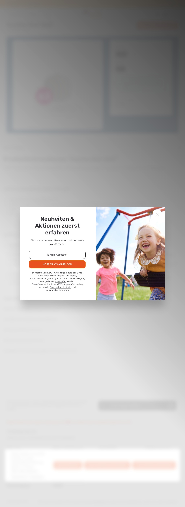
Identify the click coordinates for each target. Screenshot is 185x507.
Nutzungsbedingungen (57, 290)
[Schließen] (157, 214)
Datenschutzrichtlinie (60, 287)
